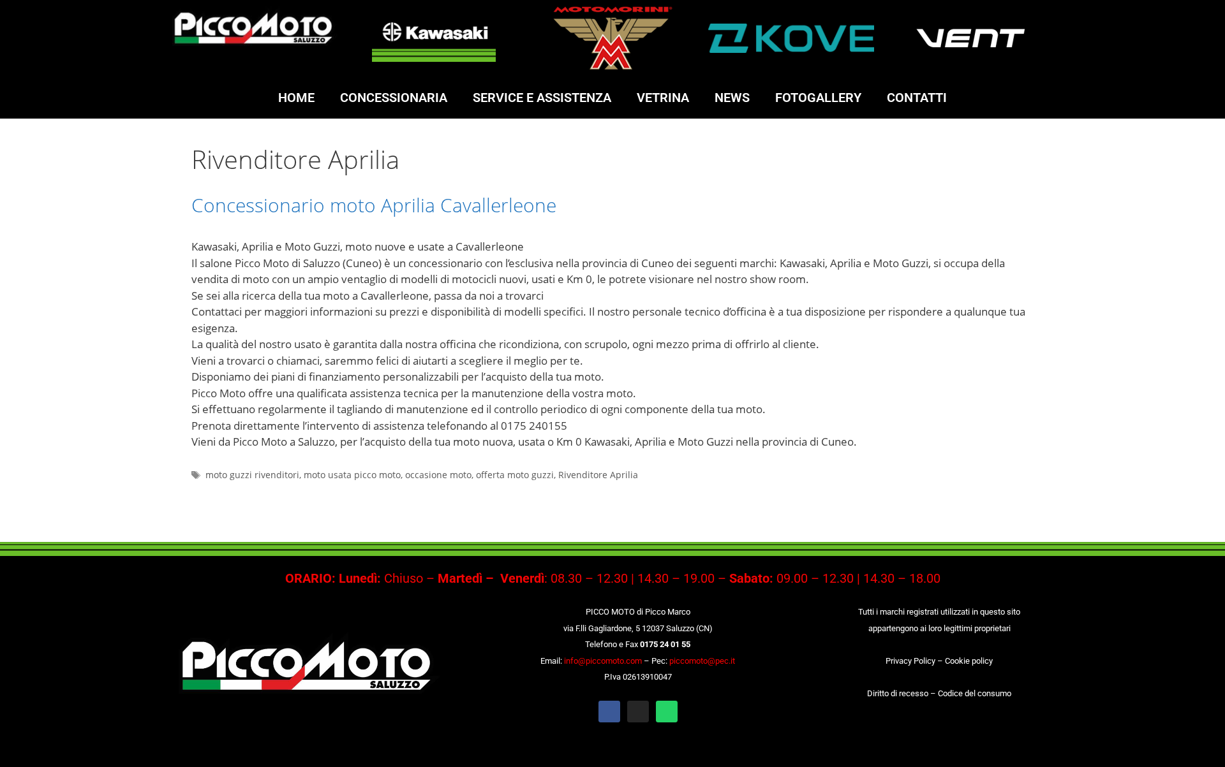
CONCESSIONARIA (393, 97)
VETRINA (663, 97)
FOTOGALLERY (818, 97)
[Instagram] (638, 711)
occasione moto (438, 475)
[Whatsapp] (667, 711)
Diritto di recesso (897, 693)
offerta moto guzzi (515, 475)
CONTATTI (917, 97)
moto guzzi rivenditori (252, 475)
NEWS (732, 97)
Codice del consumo (974, 693)
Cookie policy (969, 661)
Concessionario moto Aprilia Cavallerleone (373, 205)
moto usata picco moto (352, 475)
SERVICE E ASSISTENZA (542, 97)
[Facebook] (609, 711)
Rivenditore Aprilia (598, 475)
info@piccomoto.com (603, 661)
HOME (296, 97)
